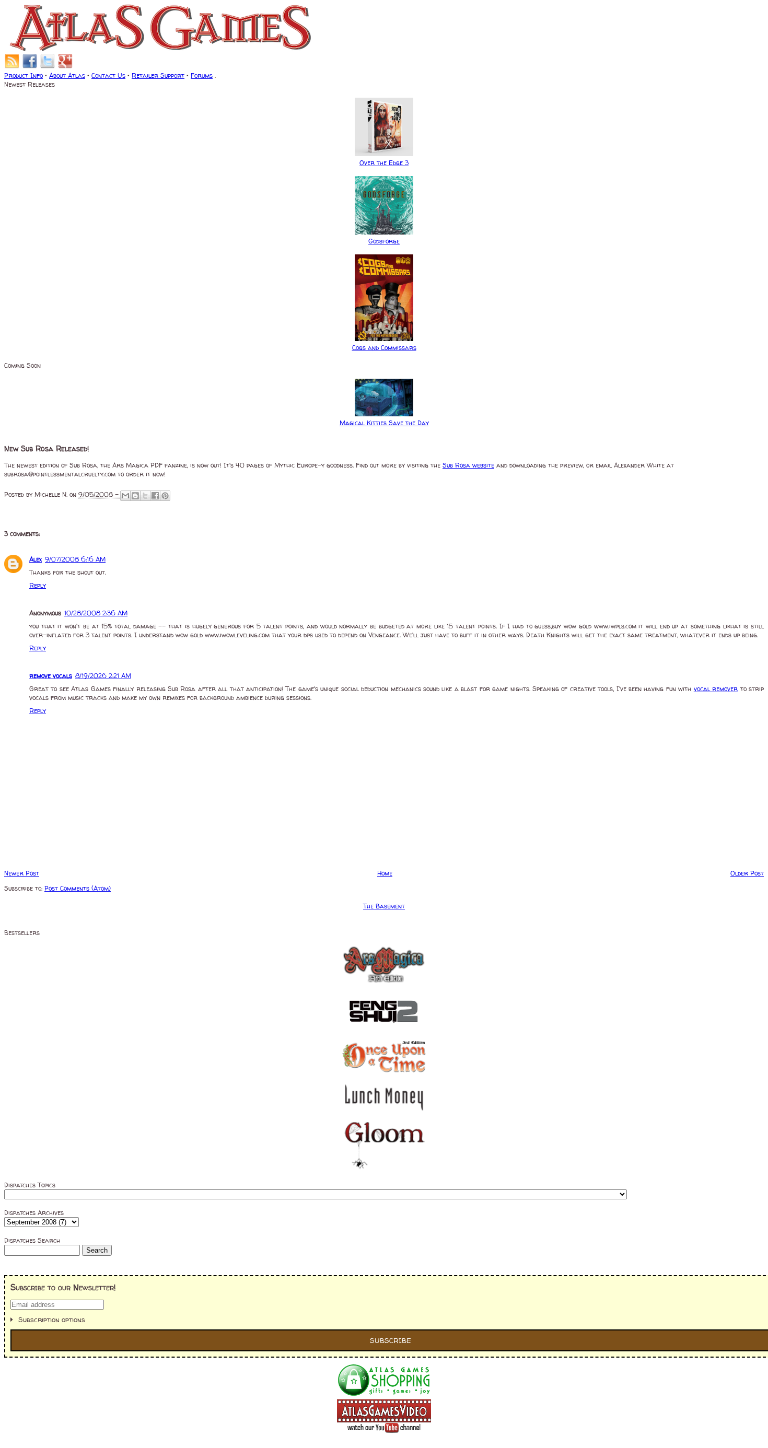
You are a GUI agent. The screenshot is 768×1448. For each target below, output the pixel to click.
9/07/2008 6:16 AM (75, 559)
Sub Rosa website (468, 465)
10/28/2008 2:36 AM (95, 613)
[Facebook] (30, 66)
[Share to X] (145, 496)
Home (384, 873)
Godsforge (384, 241)
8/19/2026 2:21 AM (103, 675)
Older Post (747, 873)
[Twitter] (47, 66)
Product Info (23, 75)
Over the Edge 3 (384, 162)
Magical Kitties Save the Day (384, 422)
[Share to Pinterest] (165, 496)
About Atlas (67, 75)
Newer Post (21, 873)
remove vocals (50, 675)
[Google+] (65, 66)
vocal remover (716, 688)
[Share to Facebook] (155, 496)
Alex (35, 559)
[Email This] (125, 496)
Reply (37, 585)
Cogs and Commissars (384, 347)
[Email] (12, 66)
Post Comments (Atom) (77, 888)
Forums (202, 75)
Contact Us (108, 75)
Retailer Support (158, 75)
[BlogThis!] (135, 496)
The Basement (384, 906)
